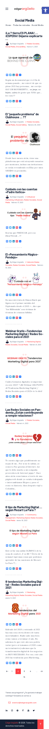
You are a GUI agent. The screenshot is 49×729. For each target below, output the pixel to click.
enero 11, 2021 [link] (10, 598)
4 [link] (31, 671)
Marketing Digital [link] (34, 342)
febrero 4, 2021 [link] (22, 423)
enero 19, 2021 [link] (22, 520)
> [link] (41, 671)
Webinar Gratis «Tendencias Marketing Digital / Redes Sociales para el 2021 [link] (24, 333)
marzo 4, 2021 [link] (32, 47)
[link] (45, 10)
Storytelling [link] (20, 47)
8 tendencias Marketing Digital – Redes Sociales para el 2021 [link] (24, 584)
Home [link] (8, 25)
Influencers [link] (18, 200)
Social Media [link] (10, 47)
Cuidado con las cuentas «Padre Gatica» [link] (21, 191)
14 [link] (25, 677)
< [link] (7, 671)
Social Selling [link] (21, 125)
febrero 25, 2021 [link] (34, 125)
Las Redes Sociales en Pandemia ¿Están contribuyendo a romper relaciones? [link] (24, 412)
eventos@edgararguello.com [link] (24, 702)
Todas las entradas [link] (21, 25)
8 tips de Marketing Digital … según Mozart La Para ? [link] (23, 509)
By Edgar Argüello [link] (17, 44)
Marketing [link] (31, 592)
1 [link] (13, 671)
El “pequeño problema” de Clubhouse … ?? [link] (22, 116)
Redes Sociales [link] (33, 44)
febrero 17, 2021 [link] (17, 202)
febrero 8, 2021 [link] (35, 344)
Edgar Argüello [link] (11, 722)
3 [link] (25, 671)
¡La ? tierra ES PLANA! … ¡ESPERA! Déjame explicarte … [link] (23, 36)
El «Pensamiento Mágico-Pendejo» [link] (21, 256)
